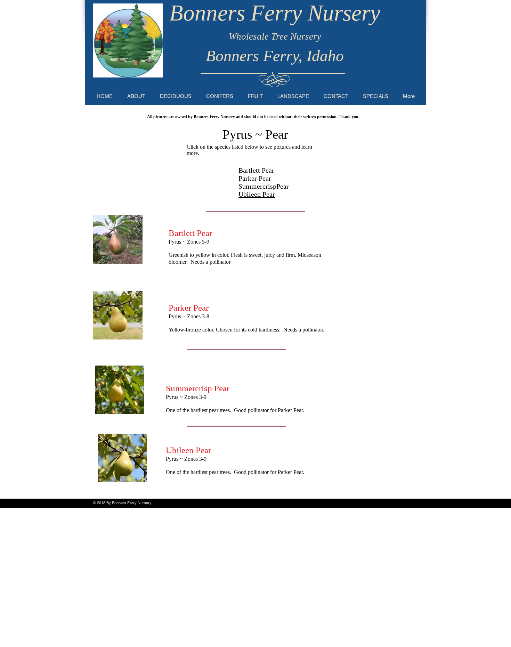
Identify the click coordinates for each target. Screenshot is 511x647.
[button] (176, 96)
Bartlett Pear (256, 170)
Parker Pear (254, 178)
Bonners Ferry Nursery (274, 12)
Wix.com (160, 502)
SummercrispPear (263, 186)
